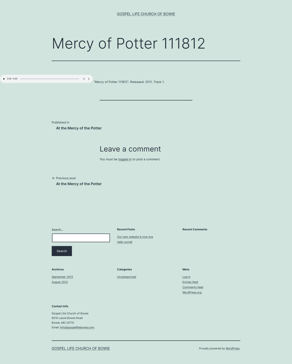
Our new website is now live (135, 236)
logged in (125, 159)
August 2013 (60, 282)
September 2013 (62, 276)
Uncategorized (126, 276)
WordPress (233, 348)
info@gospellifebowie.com (77, 327)
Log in (186, 276)
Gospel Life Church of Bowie (146, 14)
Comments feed (192, 287)
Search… (57, 229)
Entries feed (190, 282)
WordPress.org (192, 292)
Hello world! (124, 242)
